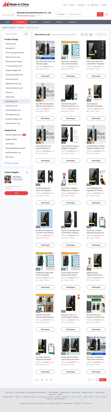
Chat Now (19, 179)
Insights (60, 394)
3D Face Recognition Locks (15, 53)
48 (51, 380)
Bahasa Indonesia (59, 399)
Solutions (47, 22)
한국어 (79, 397)
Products (21, 22)
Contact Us (72, 22)
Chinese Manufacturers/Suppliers (36, 392)
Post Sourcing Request (106, 14)
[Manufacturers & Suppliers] (16, 4)
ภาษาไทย (97, 397)
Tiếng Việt (49, 399)
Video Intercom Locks (13, 57)
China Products (19, 392)
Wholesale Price (65, 392)
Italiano (51, 397)
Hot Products (9, 392)
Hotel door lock (11, 44)
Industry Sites (76, 392)
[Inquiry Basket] (88, 5)
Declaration (78, 403)
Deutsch (57, 397)
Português (25, 397)
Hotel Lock (9, 92)
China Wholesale (53, 392)
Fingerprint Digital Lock (13, 70)
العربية (73, 397)
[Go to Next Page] (104, 34)
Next (101, 380)
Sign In (65, 5)
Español (17, 397)
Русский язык (42, 397)
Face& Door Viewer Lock (14, 119)
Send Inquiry (45, 76)
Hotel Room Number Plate (14, 75)
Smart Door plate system (14, 61)
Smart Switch (10, 97)
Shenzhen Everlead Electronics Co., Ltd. (34, 13)
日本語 (85, 397)
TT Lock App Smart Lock (14, 66)
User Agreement (67, 403)
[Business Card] (27, 172)
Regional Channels (87, 392)
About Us (34, 22)
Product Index (99, 392)
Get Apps (96, 5)
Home (7, 22)
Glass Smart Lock (11, 101)
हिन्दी (91, 397)
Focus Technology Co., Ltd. (41, 403)
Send (16, 193)
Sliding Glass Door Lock (13, 84)
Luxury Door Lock (11, 106)
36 (47, 380)
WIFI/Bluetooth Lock (12, 115)
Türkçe (104, 397)
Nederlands (65, 397)
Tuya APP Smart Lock (13, 123)
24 (42, 380)
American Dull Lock (12, 79)
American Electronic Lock (14, 88)
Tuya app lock (10, 48)
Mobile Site (52, 394)
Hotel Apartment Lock (13, 110)
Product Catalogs (13, 163)
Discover (59, 22)
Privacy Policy (88, 403)
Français (33, 397)
